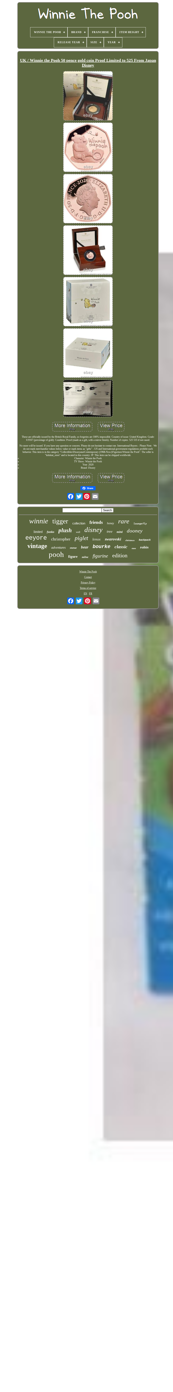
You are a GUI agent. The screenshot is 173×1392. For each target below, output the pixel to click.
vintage (37, 545)
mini (120, 532)
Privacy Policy (88, 582)
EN (85, 593)
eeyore (36, 538)
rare (123, 521)
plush (65, 530)
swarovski (113, 539)
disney (93, 530)
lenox (96, 539)
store (134, 548)
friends (96, 522)
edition (119, 555)
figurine (100, 556)
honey (110, 523)
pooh (56, 554)
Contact (88, 577)
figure (73, 557)
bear (84, 547)
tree (109, 531)
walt (78, 532)
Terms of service (88, 588)
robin (144, 547)
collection (78, 523)
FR (90, 593)
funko (50, 532)
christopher (60, 539)
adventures (58, 547)
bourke (101, 547)
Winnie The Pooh (88, 571)
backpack (145, 540)
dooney (134, 531)
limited (38, 532)
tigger (60, 521)
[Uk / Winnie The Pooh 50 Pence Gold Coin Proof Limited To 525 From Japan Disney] (88, 96)
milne (85, 557)
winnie (38, 521)
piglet (81, 538)
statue (73, 547)
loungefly (140, 523)
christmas (130, 540)
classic (121, 546)
